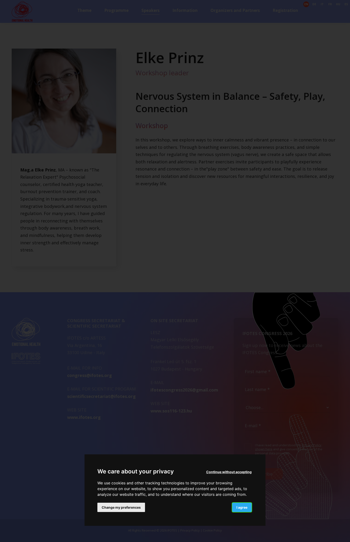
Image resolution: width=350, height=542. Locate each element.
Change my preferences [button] (121, 507)
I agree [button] (241, 507)
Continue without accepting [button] (229, 472)
